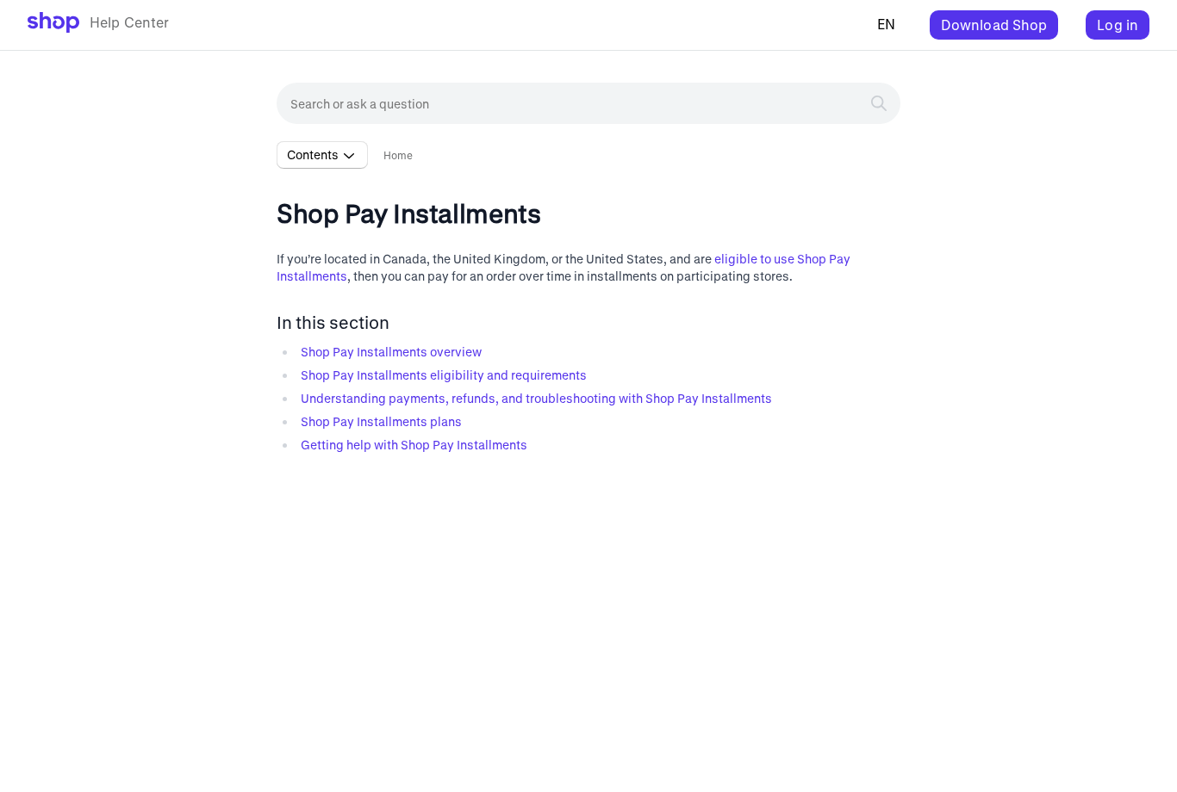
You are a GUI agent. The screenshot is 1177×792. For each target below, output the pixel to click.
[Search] (879, 103)
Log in (1117, 24)
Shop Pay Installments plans (381, 421)
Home (398, 155)
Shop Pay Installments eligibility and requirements (444, 375)
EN (886, 23)
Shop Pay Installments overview (391, 351)
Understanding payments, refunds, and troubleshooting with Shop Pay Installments (536, 398)
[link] (99, 25)
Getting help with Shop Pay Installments (414, 444)
